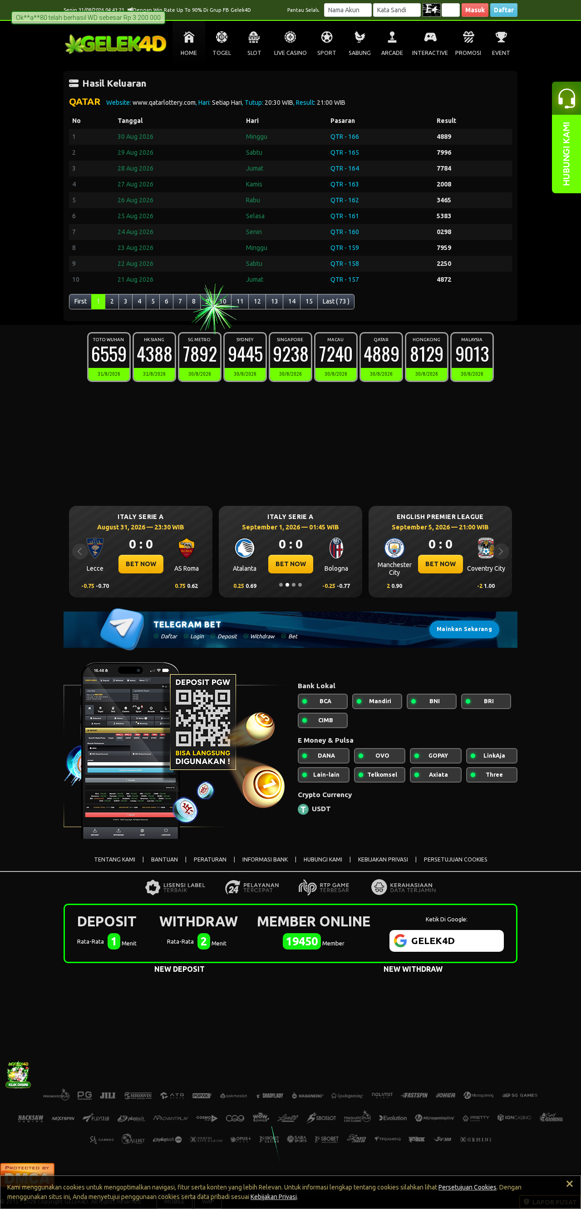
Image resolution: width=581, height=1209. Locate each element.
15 (309, 301)
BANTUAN (164, 859)
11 (240, 301)
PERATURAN (210, 859)
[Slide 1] (281, 584)
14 (291, 301)
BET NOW (141, 564)
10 (222, 301)
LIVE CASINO (290, 53)
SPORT (326, 53)
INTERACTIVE (430, 53)
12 (257, 301)
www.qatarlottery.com (164, 102)
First (80, 301)
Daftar (504, 10)
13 (274, 301)
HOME (189, 53)
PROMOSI (468, 53)
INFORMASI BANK (265, 859)
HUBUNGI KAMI (323, 859)
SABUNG (360, 53)
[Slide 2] (287, 584)
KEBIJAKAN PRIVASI (383, 859)
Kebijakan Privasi (274, 1196)
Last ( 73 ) (336, 301)
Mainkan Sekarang (464, 629)
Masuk (475, 10)
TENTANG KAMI (114, 859)
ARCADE (392, 53)
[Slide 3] (293, 584)
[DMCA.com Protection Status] (27, 1174)
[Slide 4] (300, 584)
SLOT (254, 53)
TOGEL (221, 53)
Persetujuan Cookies (467, 1187)
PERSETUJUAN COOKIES (455, 859)
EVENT (501, 53)
